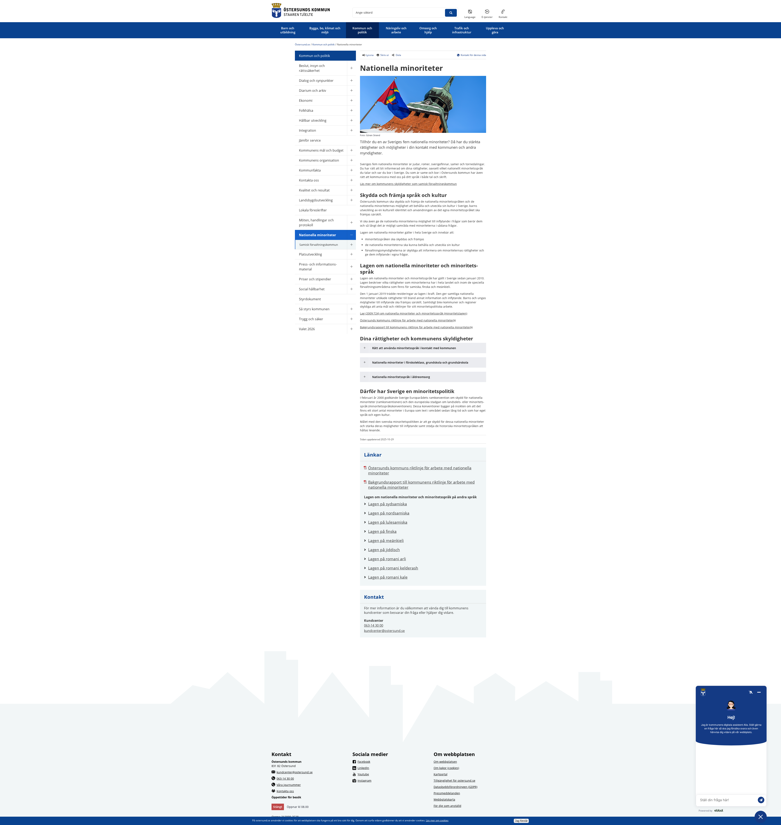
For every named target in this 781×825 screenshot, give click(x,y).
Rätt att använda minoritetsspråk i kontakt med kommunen (414, 348)
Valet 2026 (307, 329)
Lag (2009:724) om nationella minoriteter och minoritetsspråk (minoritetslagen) (413, 313)
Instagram (393, 780)
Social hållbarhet (312, 289)
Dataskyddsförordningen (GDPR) (455, 787)
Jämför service (310, 140)
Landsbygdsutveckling (316, 200)
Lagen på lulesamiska (425, 522)
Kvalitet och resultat (314, 190)
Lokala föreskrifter (313, 210)
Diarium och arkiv (312, 90)
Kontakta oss (309, 180)
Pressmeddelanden (447, 793)
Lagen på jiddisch (425, 549)
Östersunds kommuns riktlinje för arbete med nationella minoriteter (408, 320)
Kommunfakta (310, 170)
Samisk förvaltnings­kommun (318, 245)
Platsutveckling (310, 254)
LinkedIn (393, 768)
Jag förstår (521, 820)
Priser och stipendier (315, 279)
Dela (398, 55)
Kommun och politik (323, 44)
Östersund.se (302, 44)
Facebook (393, 761)
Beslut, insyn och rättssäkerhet (312, 68)
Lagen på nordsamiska (425, 513)
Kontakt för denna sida (473, 55)
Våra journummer (289, 785)
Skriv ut (384, 55)
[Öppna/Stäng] (351, 68)
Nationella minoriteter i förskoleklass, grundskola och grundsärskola (420, 362)
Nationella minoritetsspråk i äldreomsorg (401, 377)
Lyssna (369, 55)
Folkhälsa (306, 110)
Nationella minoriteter (317, 235)
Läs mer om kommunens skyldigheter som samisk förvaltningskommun (408, 184)
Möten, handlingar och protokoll (316, 222)
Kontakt (503, 17)
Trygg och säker (311, 319)
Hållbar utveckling (312, 120)
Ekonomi (305, 100)
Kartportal (440, 774)
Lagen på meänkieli (425, 540)
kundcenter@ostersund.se (384, 630)
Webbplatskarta (444, 799)
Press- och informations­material (318, 266)
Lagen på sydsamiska (425, 503)
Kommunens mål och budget (321, 150)
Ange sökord (364, 12)
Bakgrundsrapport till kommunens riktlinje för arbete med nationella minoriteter (416, 327)
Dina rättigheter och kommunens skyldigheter (416, 338)
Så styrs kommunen (314, 309)
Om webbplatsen (445, 762)
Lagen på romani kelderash (425, 567)
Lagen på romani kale (425, 577)
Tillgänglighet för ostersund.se (454, 780)
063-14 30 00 (373, 625)
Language (470, 17)
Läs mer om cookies (437, 820)
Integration (307, 130)
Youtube (393, 774)
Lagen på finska (425, 531)
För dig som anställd (447, 806)
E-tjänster (489, 17)
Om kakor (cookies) (446, 768)
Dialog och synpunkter (316, 80)
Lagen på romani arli (425, 558)
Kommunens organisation (319, 160)
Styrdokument (310, 299)
